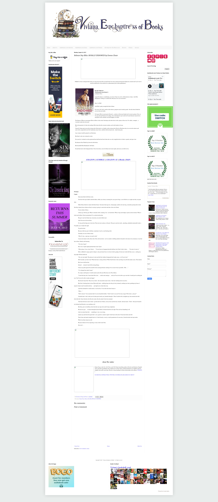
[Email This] (96, 397)
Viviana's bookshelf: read (120, 467)
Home (48, 47)
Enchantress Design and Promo (82, 396)
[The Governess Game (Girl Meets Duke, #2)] (152, 472)
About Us (55, 47)
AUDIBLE (100, 159)
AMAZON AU (112, 159)
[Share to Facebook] (101, 397)
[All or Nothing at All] (149, 482)
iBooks (122, 159)
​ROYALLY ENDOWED (96, 398)
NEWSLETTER (105, 375)
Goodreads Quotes (165, 198)
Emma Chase (81, 398)
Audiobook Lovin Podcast (95, 47)
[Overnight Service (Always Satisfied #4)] (132, 477)
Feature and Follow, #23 (160, 223)
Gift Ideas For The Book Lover (112, 47)
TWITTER (112, 375)
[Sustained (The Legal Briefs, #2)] (159, 482)
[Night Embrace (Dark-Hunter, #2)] (166, 477)
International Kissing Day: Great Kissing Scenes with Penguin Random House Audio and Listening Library (162, 244)
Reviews (124, 47)
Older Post (139, 446)
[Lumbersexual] (119, 472)
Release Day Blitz (88, 398)
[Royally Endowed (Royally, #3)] (119, 477)
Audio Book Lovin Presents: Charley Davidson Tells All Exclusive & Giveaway (161, 206)
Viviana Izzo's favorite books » (163, 491)
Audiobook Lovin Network (66, 47)
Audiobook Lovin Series (81, 47)
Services (137, 47)
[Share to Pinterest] (102, 397)
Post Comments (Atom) (84, 448)
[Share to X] (99, 397)
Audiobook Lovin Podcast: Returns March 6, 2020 (161, 216)
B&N (128, 159)
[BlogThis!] (98, 397)
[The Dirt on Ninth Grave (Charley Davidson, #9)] (162, 472)
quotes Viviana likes (153, 186)
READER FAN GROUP (128, 375)
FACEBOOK (98, 375)
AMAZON (90, 159)
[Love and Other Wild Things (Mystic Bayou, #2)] (142, 472)
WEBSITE (139, 370)
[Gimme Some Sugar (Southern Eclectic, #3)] (122, 477)
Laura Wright (150, 195)
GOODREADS (118, 375)
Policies (130, 47)
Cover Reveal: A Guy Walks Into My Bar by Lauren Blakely (162, 233)
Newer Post (77, 446)
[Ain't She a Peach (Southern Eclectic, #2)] (132, 472)
